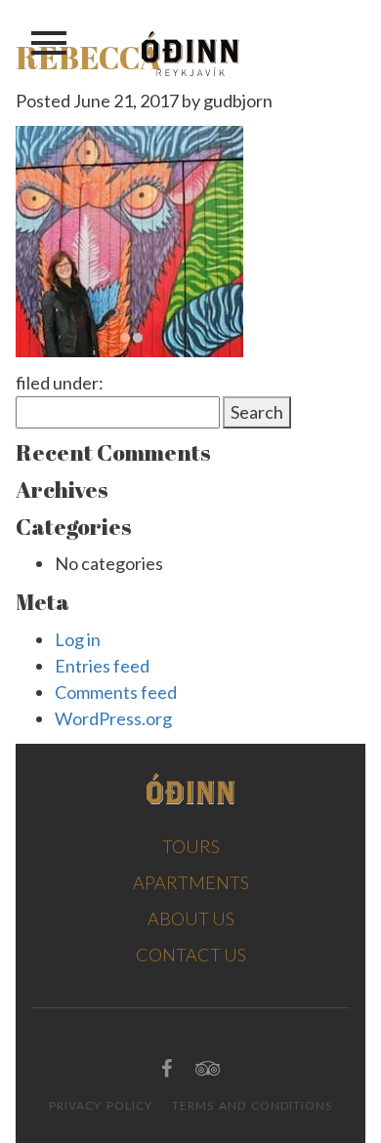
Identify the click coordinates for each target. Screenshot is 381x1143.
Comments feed (116, 692)
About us (191, 918)
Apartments (191, 882)
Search (257, 412)
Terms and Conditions (252, 1105)
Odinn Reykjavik (190, 53)
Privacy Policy (100, 1105)
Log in (78, 639)
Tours (191, 846)
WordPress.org (113, 718)
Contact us (191, 954)
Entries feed (102, 665)
